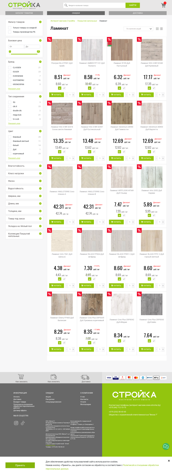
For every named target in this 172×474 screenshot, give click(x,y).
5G (26, 102)
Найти (132, 5)
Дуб (26, 149)
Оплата (16, 397)
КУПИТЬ (57, 95)
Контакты (84, 399)
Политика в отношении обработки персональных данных (23, 406)
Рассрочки (50, 399)
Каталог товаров (24, 13)
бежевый (26, 137)
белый (26, 145)
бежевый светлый (26, 141)
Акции (48, 397)
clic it (26, 106)
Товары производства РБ (24, 32)
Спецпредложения (53, 402)
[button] (166, 446)
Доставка (138, 13)
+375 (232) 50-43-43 (117, 412)
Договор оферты (20, 410)
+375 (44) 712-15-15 (117, 407)
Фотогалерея (85, 404)
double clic (26, 110)
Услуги (83, 402)
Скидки (76, 13)
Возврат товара (19, 402)
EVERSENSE (26, 76)
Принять (20, 465)
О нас (82, 397)
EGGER (26, 72)
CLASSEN (26, 67)
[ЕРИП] (163, 377)
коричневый (26, 154)
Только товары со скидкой (25, 28)
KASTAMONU (26, 80)
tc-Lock (26, 119)
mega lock (26, 115)
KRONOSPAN (26, 84)
